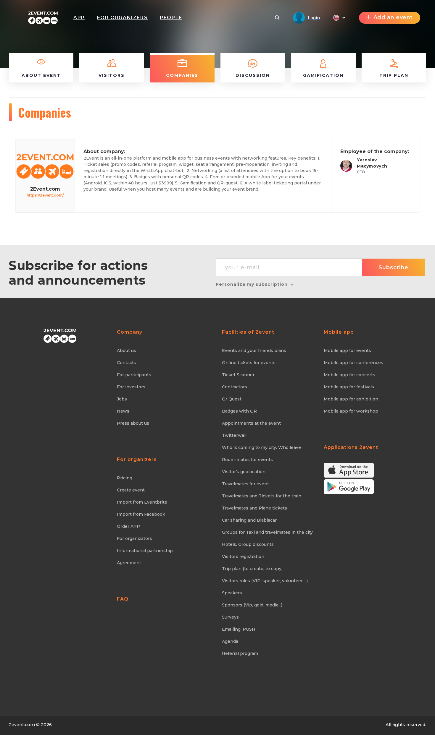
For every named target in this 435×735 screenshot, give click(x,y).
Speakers (232, 593)
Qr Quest (231, 399)
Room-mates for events (247, 459)
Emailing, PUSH (238, 629)
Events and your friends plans (254, 350)
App (79, 17)
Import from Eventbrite (142, 502)
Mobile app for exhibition (351, 399)
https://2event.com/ (45, 195)
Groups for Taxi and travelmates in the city (267, 532)
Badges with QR (239, 411)
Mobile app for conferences (353, 362)
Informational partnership (145, 550)
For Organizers (122, 17)
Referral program (240, 653)
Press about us (133, 423)
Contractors (234, 387)
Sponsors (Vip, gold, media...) (252, 605)
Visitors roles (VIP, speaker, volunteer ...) (265, 580)
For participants (134, 374)
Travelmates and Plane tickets (254, 508)
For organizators (134, 538)
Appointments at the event (251, 423)
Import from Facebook (141, 514)
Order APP (128, 526)
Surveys (230, 617)
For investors (131, 387)
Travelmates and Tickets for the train (261, 496)
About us (126, 350)
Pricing (124, 478)
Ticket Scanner (238, 374)
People (171, 17)
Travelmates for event (245, 483)
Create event (131, 490)
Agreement (129, 562)
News (123, 411)
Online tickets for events (249, 362)
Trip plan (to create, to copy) (252, 568)
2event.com (22, 724)
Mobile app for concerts (349, 374)
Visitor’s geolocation (243, 471)
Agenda (230, 641)
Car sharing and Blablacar (249, 520)
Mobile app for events (347, 350)
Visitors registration (243, 556)
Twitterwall (234, 435)
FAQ (122, 599)
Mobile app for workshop (351, 411)
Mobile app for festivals (349, 387)
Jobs (122, 399)
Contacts (126, 362)
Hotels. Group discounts (248, 544)
